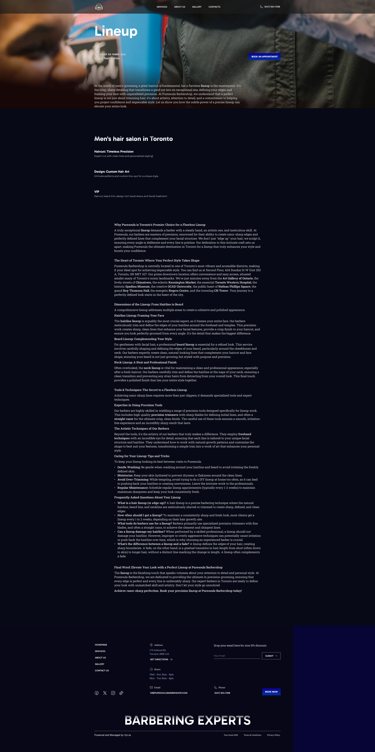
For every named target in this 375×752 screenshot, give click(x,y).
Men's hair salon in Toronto (133, 139)
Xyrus (127, 735)
